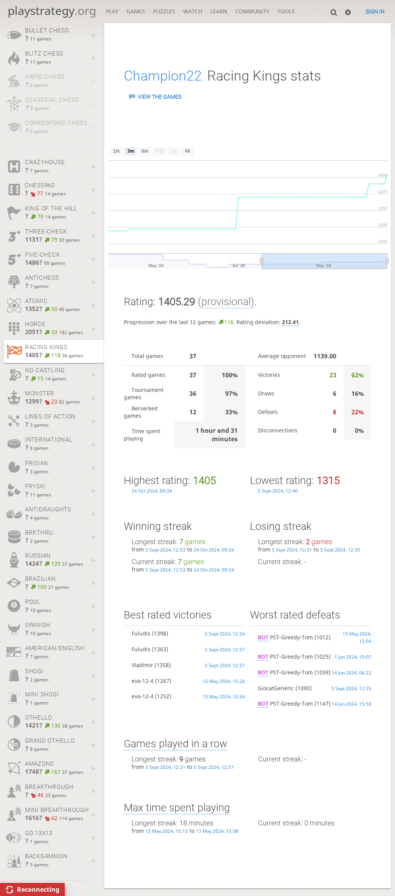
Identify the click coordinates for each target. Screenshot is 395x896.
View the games (159, 97)
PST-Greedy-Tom (285, 637)
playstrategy (52, 10)
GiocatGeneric (276, 688)
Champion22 (163, 76)
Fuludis (141, 633)
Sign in (375, 11)
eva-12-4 (143, 680)
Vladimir (142, 665)
